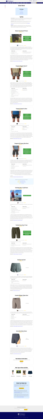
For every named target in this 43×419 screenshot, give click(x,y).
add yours (22, 362)
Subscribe (25, 409)
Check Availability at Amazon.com (27, 195)
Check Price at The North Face (27, 231)
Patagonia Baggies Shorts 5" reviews (17, 103)
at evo (27, 153)
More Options (21, 12)
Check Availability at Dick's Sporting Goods (27, 40)
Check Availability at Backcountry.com (27, 38)
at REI (27, 71)
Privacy (27, 417)
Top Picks (21, 10)
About (18, 415)
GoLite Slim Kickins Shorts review (17, 353)
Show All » (21, 361)
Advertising (23, 415)
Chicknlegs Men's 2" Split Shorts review (17, 220)
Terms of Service (24, 417)
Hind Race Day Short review (16, 290)
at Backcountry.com (27, 74)
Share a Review (21, 13)
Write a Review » (21, 388)
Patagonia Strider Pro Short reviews (17, 138)
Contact (21, 415)
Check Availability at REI (27, 36)
